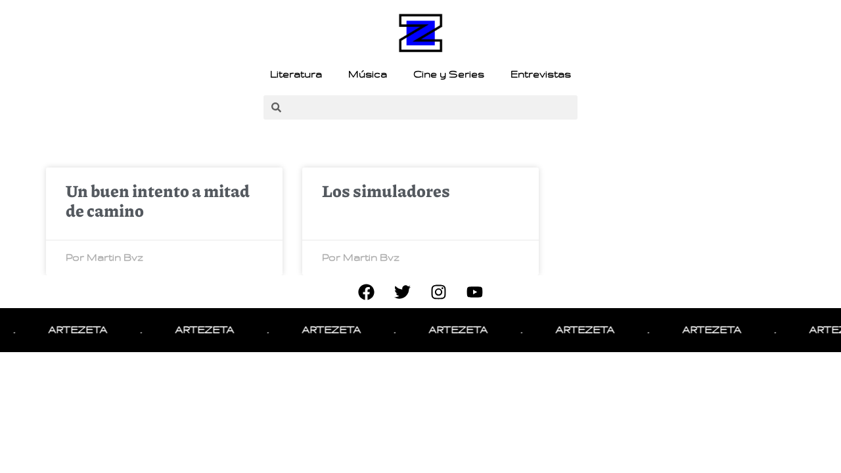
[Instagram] (438, 291)
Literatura (296, 74)
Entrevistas (541, 74)
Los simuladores (386, 190)
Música (367, 74)
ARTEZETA (74, 330)
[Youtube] (475, 291)
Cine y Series (448, 74)
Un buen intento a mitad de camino (158, 200)
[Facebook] (366, 291)
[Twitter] (402, 291)
